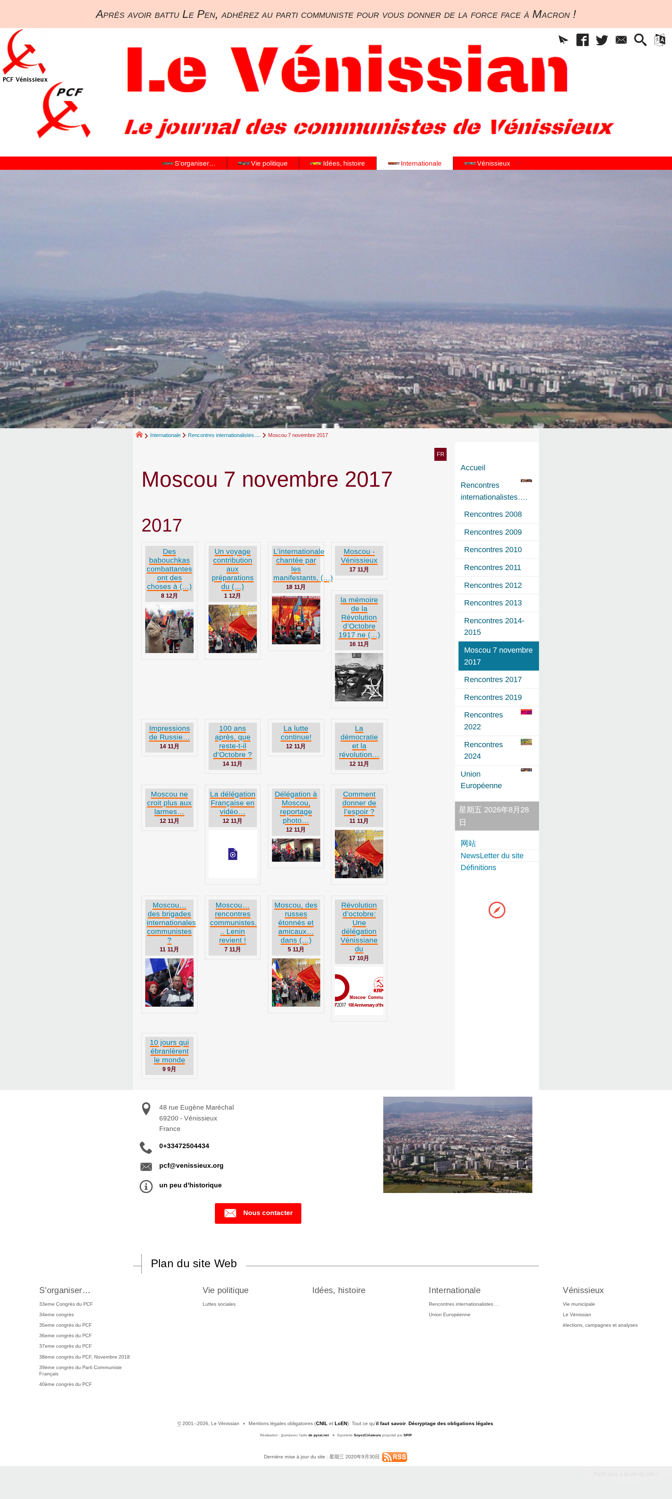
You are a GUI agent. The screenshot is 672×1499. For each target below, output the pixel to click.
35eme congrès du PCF (65, 1325)
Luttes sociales (219, 1304)
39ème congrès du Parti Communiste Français (80, 1370)
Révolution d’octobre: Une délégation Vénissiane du (359, 927)
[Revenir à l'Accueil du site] (142, 435)
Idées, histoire (339, 1290)
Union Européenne (449, 1314)
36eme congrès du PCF (65, 1335)
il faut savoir (391, 1423)
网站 (468, 843)
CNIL (322, 1423)
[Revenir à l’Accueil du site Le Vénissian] (25, 55)
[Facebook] (582, 40)
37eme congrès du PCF (65, 1346)
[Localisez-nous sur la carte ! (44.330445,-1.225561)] (497, 909)
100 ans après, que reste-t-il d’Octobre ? (232, 741)
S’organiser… (65, 1290)
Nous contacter (268, 1212)
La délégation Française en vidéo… (232, 803)
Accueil (473, 467)
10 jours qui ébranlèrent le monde (169, 1051)
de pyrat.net (318, 1435)
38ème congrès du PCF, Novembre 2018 (84, 1357)
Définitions (478, 867)
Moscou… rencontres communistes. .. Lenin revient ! (233, 922)
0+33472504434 (184, 1146)
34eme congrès (56, 1314)
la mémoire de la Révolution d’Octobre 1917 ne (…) (359, 617)
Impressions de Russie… (169, 732)
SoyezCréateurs (367, 1435)
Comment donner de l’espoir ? (359, 803)
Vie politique (226, 1290)
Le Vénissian (577, 1314)
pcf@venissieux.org (191, 1165)
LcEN (341, 1423)
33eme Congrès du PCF (66, 1304)
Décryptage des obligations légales (450, 1423)
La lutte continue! (296, 732)
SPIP (408, 1435)
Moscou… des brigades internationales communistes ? (171, 922)
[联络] (621, 40)
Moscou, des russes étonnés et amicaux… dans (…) (295, 922)
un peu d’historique (190, 1185)
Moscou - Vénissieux (359, 555)
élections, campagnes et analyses (600, 1325)
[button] (563, 40)
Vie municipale (579, 1304)
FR (440, 454)
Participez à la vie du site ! (625, 1474)
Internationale (165, 435)
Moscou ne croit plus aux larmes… (169, 803)
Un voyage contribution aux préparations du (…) (233, 568)
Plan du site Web (194, 1263)
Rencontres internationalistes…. (224, 435)
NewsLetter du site (492, 855)
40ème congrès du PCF (65, 1384)
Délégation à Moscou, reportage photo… (296, 807)
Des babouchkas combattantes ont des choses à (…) (169, 568)
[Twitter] (601, 40)
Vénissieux (583, 1290)
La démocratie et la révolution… (359, 741)
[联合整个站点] (394, 1456)
